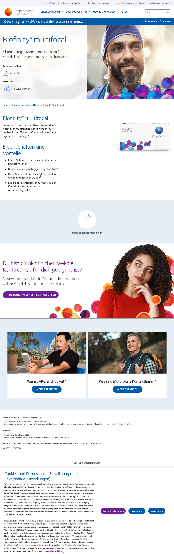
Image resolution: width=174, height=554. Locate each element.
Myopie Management (105, 11)
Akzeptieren (156, 511)
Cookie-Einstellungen (113, 511)
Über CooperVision (77, 11)
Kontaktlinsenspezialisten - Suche (129, 2)
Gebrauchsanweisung (100, 2)
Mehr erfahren (46, 389)
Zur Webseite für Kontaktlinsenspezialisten (63, 2)
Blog (125, 11)
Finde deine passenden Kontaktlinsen (30, 295)
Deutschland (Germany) (160, 2)
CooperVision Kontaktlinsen (25, 105)
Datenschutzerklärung (54, 551)
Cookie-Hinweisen (43, 548)
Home (6, 105)
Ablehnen (137, 511)
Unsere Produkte (50, 11)
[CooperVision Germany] (19, 12)
